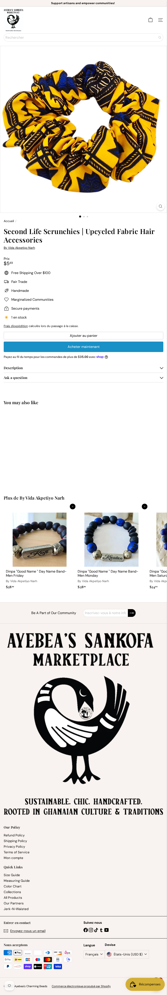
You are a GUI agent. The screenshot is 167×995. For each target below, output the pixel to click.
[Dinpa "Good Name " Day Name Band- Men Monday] (111, 548)
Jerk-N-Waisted (16, 909)
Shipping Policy (15, 841)
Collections (12, 892)
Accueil (9, 221)
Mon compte (13, 858)
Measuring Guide (17, 881)
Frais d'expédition (16, 326)
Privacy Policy (14, 846)
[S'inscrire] (132, 613)
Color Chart (13, 886)
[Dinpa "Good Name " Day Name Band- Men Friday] (39, 548)
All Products (13, 897)
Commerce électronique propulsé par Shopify (81, 986)
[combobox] (83, 37)
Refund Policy (14, 835)
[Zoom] (161, 206)
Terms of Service (17, 852)
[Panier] (150, 20)
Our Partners (14, 903)
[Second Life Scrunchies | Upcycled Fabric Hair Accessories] (31, 447)
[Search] (159, 37)
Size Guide (12, 875)
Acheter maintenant (84, 346)
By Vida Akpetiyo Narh (42, 498)
